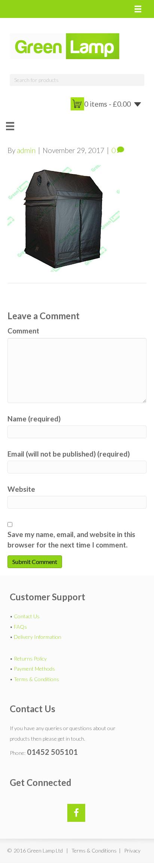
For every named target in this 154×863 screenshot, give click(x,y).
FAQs (20, 626)
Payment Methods (34, 668)
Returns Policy (30, 658)
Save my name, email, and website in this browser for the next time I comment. (71, 539)
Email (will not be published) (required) (68, 453)
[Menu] (138, 9)
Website (21, 489)
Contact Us (27, 616)
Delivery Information (37, 637)
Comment (23, 330)
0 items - (107, 104)
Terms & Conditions (36, 679)
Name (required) (34, 418)
